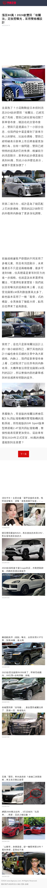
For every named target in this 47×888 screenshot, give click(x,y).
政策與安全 (12, 884)
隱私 (23, 884)
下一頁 (23, 454)
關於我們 (4, 884)
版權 (26, 884)
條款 (19, 884)
